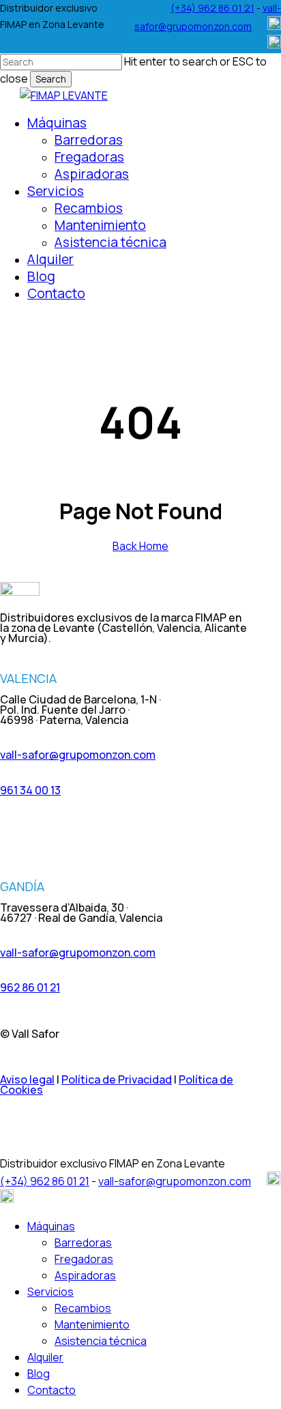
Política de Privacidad (116, 1079)
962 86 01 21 (30, 987)
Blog (38, 1373)
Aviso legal (27, 1079)
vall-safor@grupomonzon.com (78, 754)
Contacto (51, 1389)
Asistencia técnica (101, 1340)
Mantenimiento (92, 1324)
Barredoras (83, 1242)
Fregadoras (84, 1258)
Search (50, 79)
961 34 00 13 (30, 790)
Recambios (83, 1308)
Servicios (50, 1291)
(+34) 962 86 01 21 (212, 7)
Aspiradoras (85, 1275)
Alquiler (45, 1357)
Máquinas (51, 1226)
